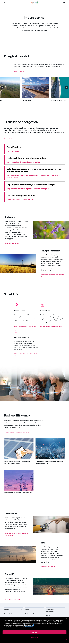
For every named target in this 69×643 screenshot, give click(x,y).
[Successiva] (66, 87)
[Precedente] (2, 87)
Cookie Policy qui (29, 625)
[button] (5, 2)
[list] (34, 91)
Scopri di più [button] (8, 614)
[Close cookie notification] (67, 619)
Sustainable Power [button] (31, 614)
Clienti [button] (48, 616)
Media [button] (27, 609)
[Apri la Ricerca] (64, 2)
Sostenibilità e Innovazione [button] (50, 610)
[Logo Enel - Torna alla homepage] (34, 2)
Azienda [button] (6, 609)
